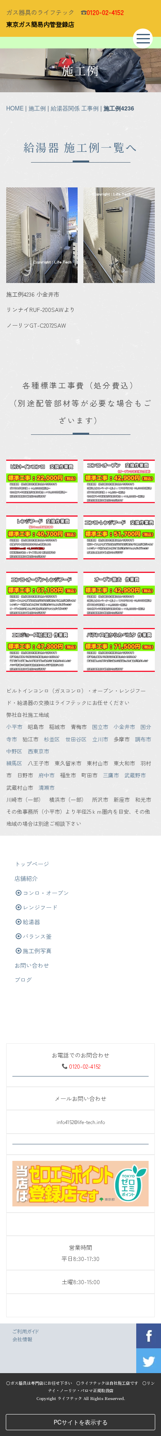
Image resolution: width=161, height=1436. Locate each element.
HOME (15, 108)
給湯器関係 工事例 (75, 108)
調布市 (143, 739)
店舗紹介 (26, 878)
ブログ (23, 980)
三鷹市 (111, 775)
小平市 (14, 727)
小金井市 (124, 727)
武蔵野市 (135, 775)
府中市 (46, 775)
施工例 (37, 108)
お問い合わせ (31, 965)
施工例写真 (37, 951)
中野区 (14, 751)
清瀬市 (46, 787)
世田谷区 (76, 739)
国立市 (100, 727)
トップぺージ (31, 864)
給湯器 (31, 922)
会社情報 (22, 1339)
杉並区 (52, 739)
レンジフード (40, 907)
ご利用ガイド (25, 1331)
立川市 (100, 739)
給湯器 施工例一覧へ (81, 147)
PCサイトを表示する (81, 1422)
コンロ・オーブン (46, 893)
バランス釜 (37, 936)
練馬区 (14, 763)
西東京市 (38, 751)
